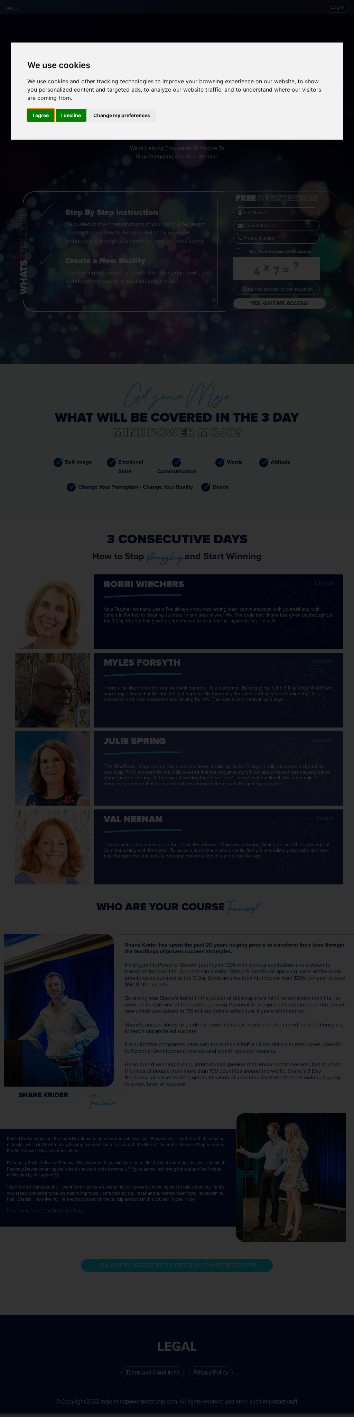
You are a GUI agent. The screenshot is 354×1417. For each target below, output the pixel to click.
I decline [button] (71, 115)
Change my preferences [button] (121, 115)
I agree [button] (41, 115)
